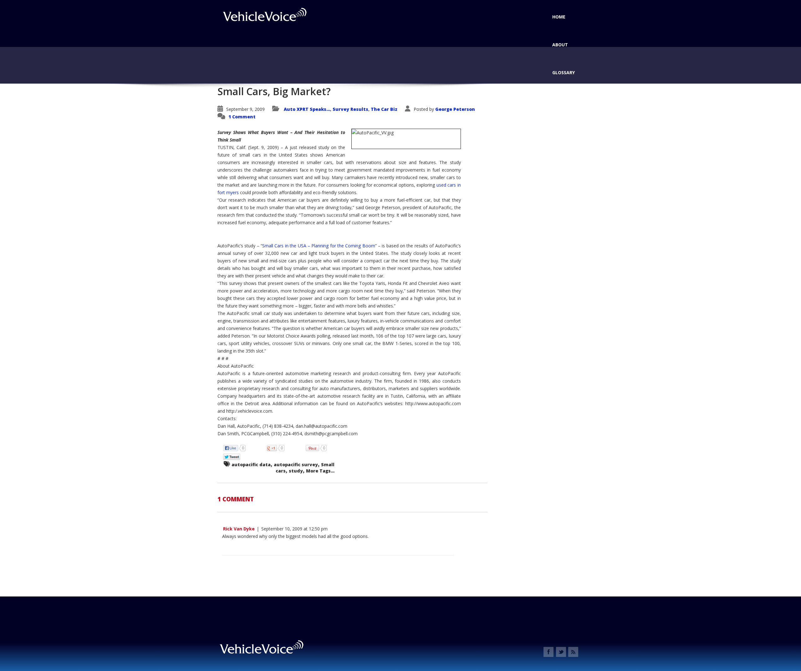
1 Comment (242, 117)
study (296, 471)
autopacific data (251, 464)
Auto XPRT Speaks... (307, 109)
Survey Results (350, 109)
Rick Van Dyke (239, 529)
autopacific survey (296, 464)
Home (558, 17)
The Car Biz (384, 109)
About (560, 45)
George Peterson (455, 109)
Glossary (563, 72)
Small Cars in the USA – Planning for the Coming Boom (318, 246)
